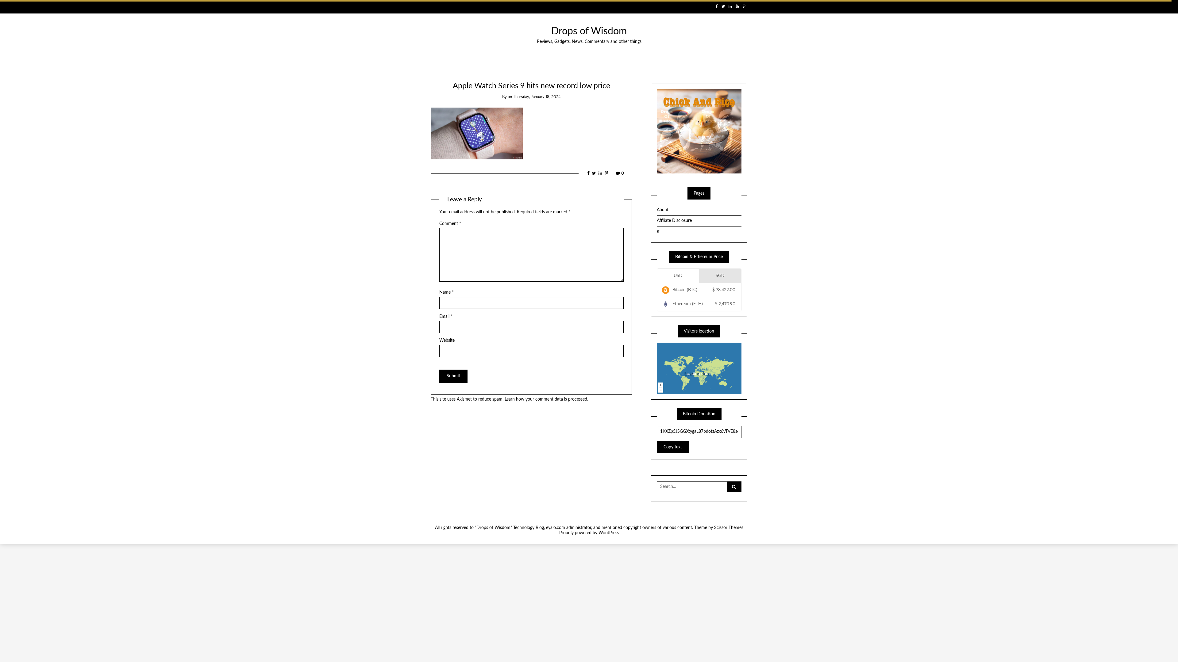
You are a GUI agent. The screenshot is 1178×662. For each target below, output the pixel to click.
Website (447, 340)
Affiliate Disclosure (674, 221)
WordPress (609, 533)
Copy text (673, 447)
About (662, 210)
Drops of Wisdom (589, 31)
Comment (450, 224)
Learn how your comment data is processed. (546, 399)
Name (446, 292)
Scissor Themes (728, 528)
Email (445, 316)
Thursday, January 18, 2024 (537, 97)
